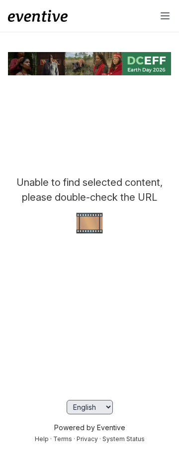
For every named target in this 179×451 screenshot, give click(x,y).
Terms (62, 439)
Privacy (87, 439)
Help (42, 439)
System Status (123, 439)
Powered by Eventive (89, 427)
